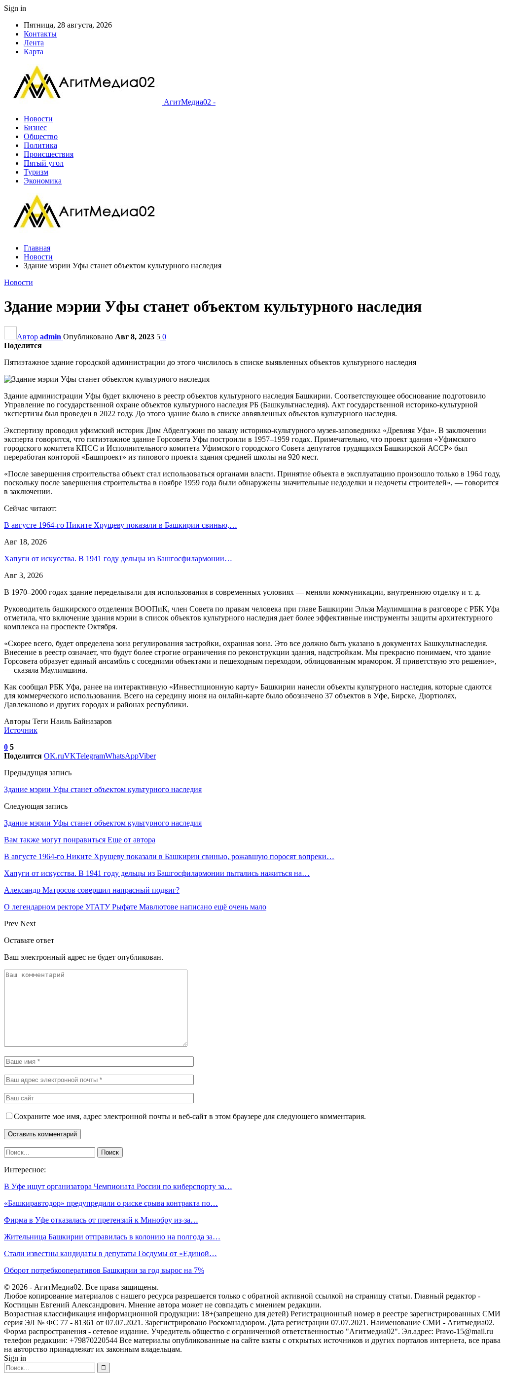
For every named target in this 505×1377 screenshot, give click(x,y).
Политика (40, 145)
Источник (20, 730)
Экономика (43, 181)
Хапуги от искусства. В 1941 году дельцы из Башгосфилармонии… (118, 558)
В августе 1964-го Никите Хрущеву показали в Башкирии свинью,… (120, 525)
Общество (41, 136)
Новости (38, 118)
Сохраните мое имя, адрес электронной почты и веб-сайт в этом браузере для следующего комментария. (190, 1116)
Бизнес (35, 127)
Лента (34, 42)
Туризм (36, 172)
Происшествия (48, 154)
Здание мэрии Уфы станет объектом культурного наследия (103, 789)
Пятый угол (44, 163)
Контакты (40, 34)
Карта (33, 51)
